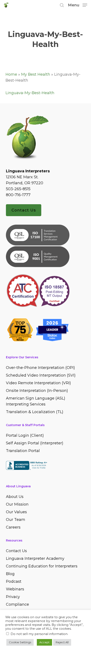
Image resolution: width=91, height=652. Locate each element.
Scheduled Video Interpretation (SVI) (41, 375)
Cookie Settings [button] (20, 642)
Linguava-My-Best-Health (30, 93)
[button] (77, 5)
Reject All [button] (62, 642)
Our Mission (17, 504)
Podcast (13, 581)
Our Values (16, 512)
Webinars (15, 589)
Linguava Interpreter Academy (35, 558)
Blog (10, 573)
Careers (13, 527)
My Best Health (35, 74)
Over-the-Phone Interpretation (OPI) (40, 367)
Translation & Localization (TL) (34, 412)
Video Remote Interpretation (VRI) (38, 383)
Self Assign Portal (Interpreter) (34, 443)
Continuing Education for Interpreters (41, 566)
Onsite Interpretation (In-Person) (37, 390)
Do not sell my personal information (39, 634)
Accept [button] (44, 642)
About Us (14, 496)
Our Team (15, 519)
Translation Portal (23, 450)
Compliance (17, 604)
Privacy (13, 596)
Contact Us (23, 210)
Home (11, 74)
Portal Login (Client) (25, 435)
